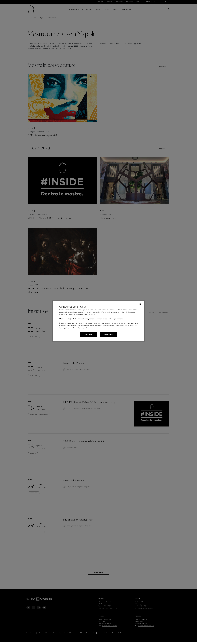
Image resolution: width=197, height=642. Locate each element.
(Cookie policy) (119, 325)
